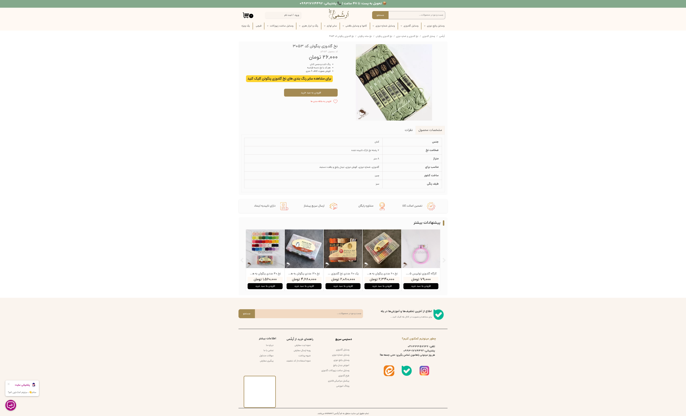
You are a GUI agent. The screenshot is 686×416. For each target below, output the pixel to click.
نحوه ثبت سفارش (303, 345)
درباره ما (270, 345)
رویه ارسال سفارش (302, 350)
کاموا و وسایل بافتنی (356, 26)
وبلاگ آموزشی (342, 386)
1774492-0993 (413, 351)
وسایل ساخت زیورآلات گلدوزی (335, 370)
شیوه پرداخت (305, 356)
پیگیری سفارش (267, 361)
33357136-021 (418, 346)
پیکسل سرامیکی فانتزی (338, 381)
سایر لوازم (332, 26)
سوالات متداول (266, 356)
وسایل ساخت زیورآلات (281, 26)
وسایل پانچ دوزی (435, 26)
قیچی (258, 26)
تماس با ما (269, 350)
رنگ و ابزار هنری (310, 26)
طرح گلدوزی (343, 376)
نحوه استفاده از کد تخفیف (298, 361)
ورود (296, 15)
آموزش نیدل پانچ (341, 365)
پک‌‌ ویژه (246, 26)
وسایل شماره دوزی (385, 26)
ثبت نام (288, 15)
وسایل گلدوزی (411, 26)
